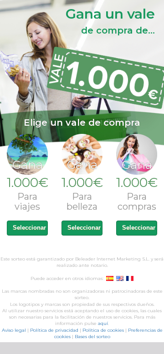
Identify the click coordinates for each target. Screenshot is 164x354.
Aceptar (133, 88)
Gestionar (92, 88)
